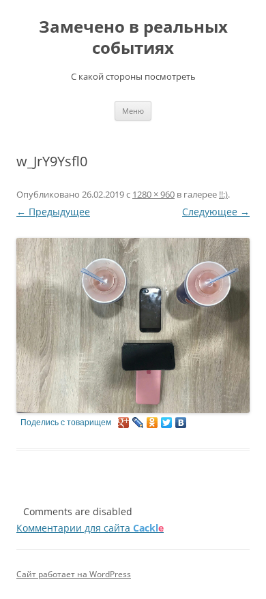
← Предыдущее (53, 211)
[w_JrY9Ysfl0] (133, 325)
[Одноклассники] (152, 422)
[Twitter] (167, 422)
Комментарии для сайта (90, 527)
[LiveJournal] (138, 422)
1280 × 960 (153, 194)
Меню (133, 111)
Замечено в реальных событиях (133, 37)
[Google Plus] (124, 422)
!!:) (223, 194)
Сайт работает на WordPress (73, 574)
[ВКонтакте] (181, 422)
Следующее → (216, 211)
